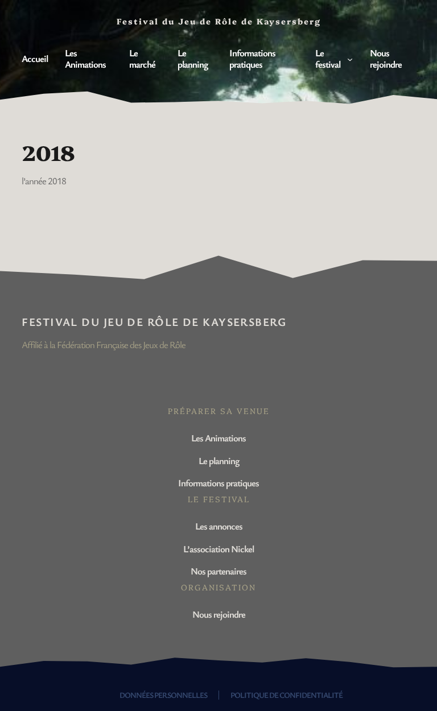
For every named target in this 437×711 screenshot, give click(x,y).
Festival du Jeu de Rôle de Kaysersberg (154, 321)
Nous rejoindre (218, 614)
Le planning (219, 460)
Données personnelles (163, 694)
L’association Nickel (218, 548)
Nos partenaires (218, 570)
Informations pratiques (218, 482)
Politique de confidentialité (286, 694)
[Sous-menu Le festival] (350, 58)
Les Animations (218, 437)
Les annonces (218, 525)
